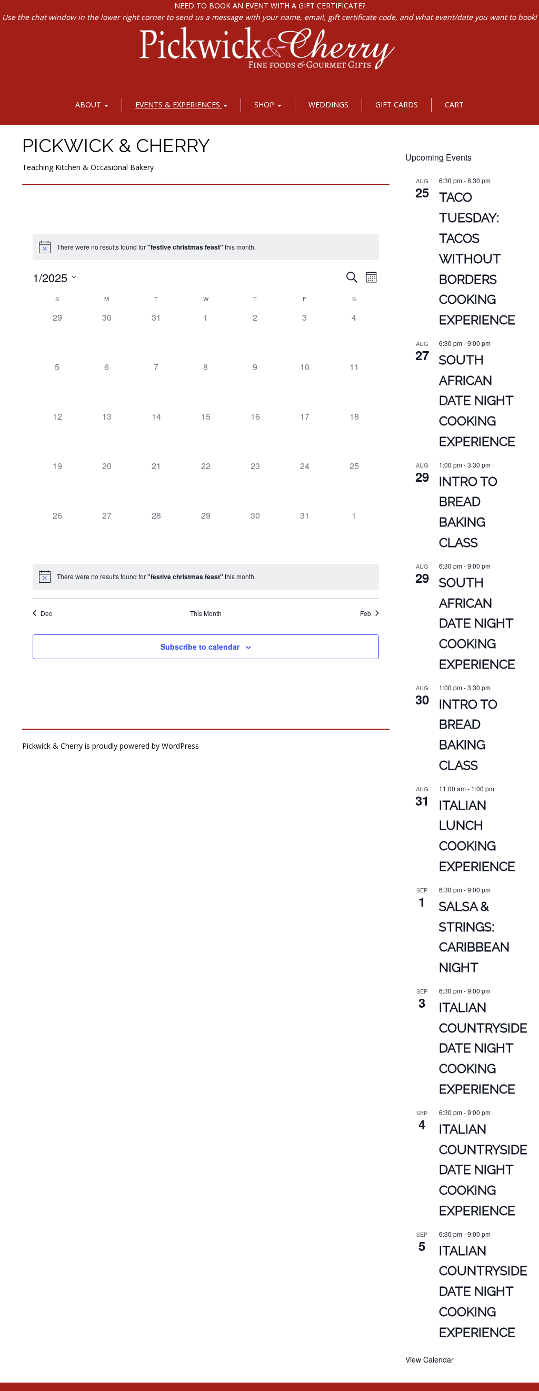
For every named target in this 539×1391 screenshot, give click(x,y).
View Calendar (429, 1359)
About (89, 105)
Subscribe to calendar (200, 646)
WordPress (180, 746)
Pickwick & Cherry (116, 145)
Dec (46, 613)
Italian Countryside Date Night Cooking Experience (483, 1048)
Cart (454, 105)
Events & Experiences (178, 105)
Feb (365, 613)
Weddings (328, 105)
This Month (206, 613)
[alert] (206, 247)
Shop (265, 105)
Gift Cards (396, 105)
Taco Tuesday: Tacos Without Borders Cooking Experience (477, 258)
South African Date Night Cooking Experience (477, 401)
